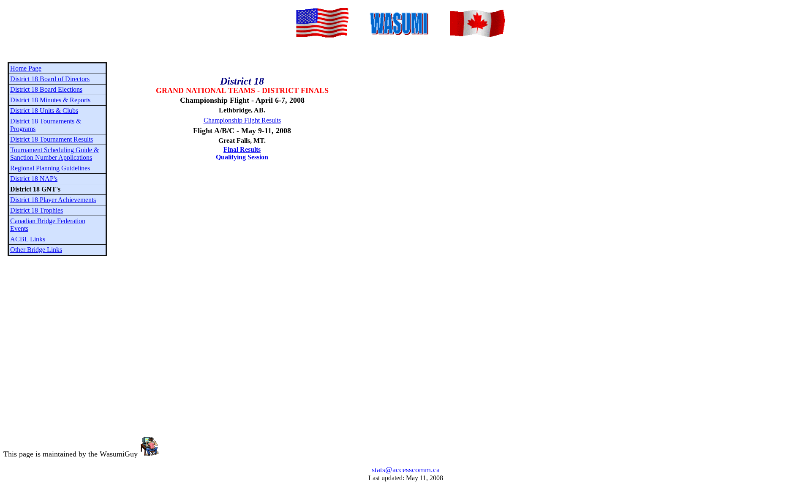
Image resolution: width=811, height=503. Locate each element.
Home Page (25, 68)
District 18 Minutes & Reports (50, 100)
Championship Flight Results (242, 120)
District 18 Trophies (36, 210)
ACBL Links (27, 239)
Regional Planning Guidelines (50, 168)
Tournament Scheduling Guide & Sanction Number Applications (54, 153)
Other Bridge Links (36, 249)
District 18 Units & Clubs (44, 110)
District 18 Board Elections (46, 89)
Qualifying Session (242, 157)
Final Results (242, 149)
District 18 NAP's (33, 178)
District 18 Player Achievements (53, 199)
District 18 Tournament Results (51, 139)
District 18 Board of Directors (50, 78)
